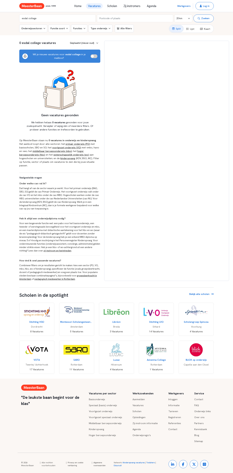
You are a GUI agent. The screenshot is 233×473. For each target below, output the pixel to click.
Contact (172, 429)
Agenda (151, 6)
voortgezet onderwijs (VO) (66, 147)
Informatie (174, 405)
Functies (77, 28)
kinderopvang (67, 158)
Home (78, 6)
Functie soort (57, 28)
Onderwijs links (202, 411)
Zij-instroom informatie (145, 423)
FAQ (196, 405)
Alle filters (126, 28)
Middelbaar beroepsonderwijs (105, 423)
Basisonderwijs (97, 399)
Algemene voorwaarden (99, 464)
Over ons (199, 417)
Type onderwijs (99, 28)
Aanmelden (139, 399)
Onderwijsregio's (142, 435)
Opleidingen (139, 417)
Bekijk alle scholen (199, 294)
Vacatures (94, 6)
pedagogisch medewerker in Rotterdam (54, 279)
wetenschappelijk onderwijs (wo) (71, 154)
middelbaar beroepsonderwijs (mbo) (52, 151)
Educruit (118, 465)
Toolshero (150, 462)
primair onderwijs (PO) (78, 143)
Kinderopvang (96, 429)
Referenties (174, 423)
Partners (199, 423)
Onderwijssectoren (31, 28)
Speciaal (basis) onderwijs (103, 405)
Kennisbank (200, 429)
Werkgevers (184, 6)
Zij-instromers (131, 6)
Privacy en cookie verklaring (75, 464)
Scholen (112, 6)
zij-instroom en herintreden (57, 250)
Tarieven (173, 411)
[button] (204, 6)
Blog (196, 435)
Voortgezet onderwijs (100, 411)
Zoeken (205, 18)
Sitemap (198, 441)
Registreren (174, 417)
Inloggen (173, 399)
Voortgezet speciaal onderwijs (105, 417)
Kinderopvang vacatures (134, 462)
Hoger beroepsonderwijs (102, 435)
